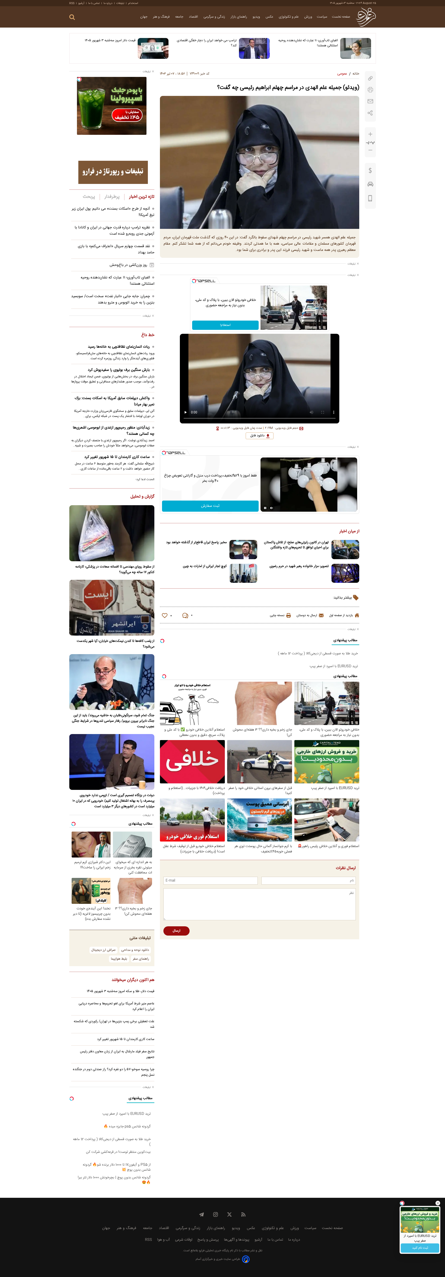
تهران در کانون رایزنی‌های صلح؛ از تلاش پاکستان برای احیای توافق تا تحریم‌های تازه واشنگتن (296, 545)
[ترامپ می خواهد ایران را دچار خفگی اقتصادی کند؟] (254, 48)
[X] (229, 1214)
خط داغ (147, 335)
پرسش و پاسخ (208, 1240)
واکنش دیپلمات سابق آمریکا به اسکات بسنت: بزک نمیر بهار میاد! (114, 401)
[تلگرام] (201, 1214)
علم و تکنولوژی (289, 17)
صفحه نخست (341, 17)
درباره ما (108, 3)
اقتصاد (194, 17)
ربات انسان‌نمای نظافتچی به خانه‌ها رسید (119, 347)
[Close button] (437, 1203)
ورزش (308, 17)
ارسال (176, 931)
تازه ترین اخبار (141, 197)
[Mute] (271, 508)
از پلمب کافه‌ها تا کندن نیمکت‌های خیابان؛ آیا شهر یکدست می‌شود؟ (115, 644)
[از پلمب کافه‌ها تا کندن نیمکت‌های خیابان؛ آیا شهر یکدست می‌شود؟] (111, 608)
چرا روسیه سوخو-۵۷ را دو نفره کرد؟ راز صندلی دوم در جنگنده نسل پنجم (113, 1072)
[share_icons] (370, 113)
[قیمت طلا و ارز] (370, 171)
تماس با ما (94, 3)
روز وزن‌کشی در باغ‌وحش (128, 265)
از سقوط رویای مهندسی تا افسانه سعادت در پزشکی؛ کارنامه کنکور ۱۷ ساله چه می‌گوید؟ (114, 569)
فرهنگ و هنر (162, 17)
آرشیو (81, 3)
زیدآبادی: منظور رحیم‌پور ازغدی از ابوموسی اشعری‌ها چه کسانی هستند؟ (113, 431)
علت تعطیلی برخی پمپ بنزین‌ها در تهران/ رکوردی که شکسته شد (114, 1024)
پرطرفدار (112, 197)
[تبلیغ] (113, 172)
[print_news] (370, 90)
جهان (144, 17)
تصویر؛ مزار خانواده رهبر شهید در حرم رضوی (299, 566)
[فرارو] (366, 17)
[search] (72, 17)
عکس (270, 17)
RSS (71, 3)
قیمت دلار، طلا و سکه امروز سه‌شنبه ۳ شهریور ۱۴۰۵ (120, 991)
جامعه (179, 17)
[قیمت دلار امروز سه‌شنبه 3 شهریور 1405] (153, 48)
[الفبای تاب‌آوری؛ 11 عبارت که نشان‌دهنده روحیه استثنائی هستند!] (355, 48)
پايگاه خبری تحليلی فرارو (213, 1250)
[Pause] (265, 508)
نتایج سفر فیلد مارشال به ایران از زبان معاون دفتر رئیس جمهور (117, 1054)
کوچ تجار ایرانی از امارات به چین (205, 566)
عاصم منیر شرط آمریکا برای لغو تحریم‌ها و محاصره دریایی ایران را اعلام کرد (116, 1006)
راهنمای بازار (239, 17)
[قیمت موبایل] (370, 199)
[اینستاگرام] (215, 1214)
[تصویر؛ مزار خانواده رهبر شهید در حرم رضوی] (345, 573)
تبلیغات (120, 3)
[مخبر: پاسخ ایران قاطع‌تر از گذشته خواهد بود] (243, 549)
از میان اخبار (349, 531)
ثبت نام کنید (420, 1248)
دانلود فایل (257, 435)
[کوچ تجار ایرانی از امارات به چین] (243, 573)
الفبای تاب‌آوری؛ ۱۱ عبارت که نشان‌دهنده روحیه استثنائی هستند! (308, 43)
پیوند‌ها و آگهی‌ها (236, 1240)
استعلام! (225, 325)
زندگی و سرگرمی (214, 17)
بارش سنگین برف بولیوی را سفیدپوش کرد (119, 370)
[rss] (243, 1214)
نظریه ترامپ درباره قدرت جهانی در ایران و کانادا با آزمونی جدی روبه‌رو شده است (114, 230)
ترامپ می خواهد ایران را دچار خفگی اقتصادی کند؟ (207, 43)
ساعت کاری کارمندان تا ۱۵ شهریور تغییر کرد (117, 457)
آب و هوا (163, 1240)
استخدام (133, 3)
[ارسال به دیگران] (370, 101)
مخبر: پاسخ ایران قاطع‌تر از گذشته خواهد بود (196, 542)
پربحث (89, 197)
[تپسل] (194, 281)
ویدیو (257, 17)
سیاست (322, 17)
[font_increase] (370, 134)
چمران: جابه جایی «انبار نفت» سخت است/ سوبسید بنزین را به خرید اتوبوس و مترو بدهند (112, 299)
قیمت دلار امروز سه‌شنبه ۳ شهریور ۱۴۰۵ (110, 40)
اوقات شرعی (183, 1240)
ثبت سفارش (210, 506)
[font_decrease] (370, 150)
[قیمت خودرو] (370, 185)
